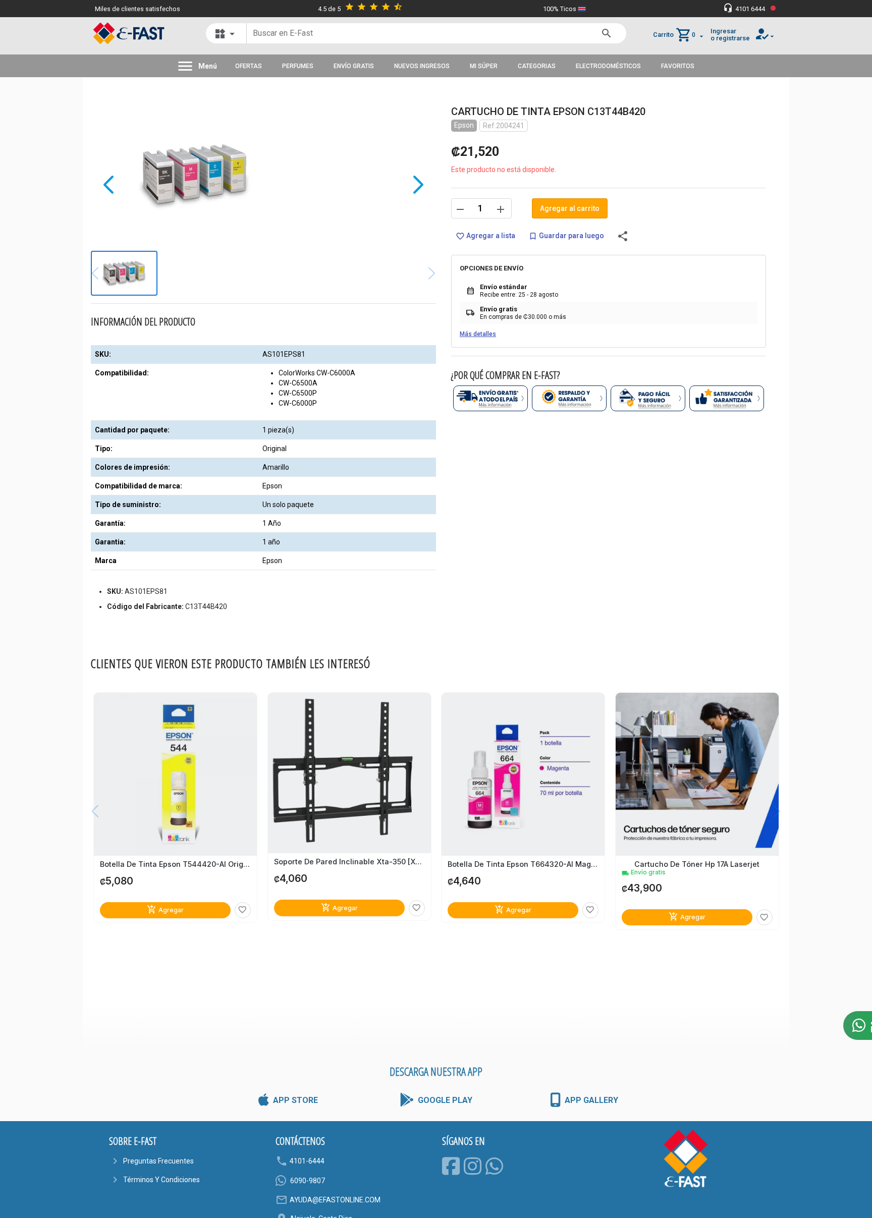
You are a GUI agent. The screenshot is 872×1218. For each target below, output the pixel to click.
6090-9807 (307, 1181)
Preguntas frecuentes (158, 1161)
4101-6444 (307, 1161)
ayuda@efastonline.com (335, 1200)
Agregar (165, 909)
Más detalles (478, 334)
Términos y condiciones (161, 1180)
